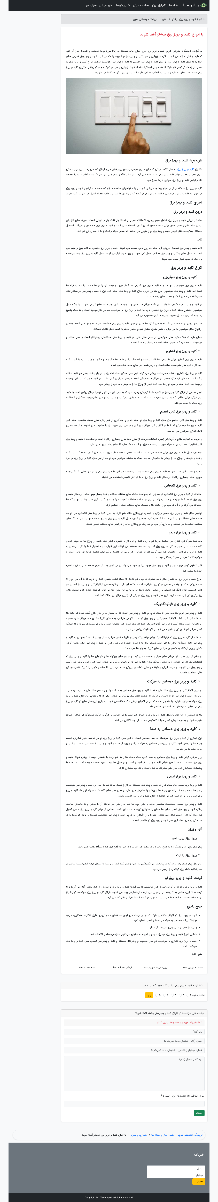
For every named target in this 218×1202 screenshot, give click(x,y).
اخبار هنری (91, 5)
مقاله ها (173, 5)
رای (149, 995)
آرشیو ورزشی (106, 5)
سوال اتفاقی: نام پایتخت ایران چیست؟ (183, 1096)
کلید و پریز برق (185, 169)
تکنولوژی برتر (159, 5)
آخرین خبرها (123, 5)
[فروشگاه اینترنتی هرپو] (194, 5)
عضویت (198, 1181)
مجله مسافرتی (141, 5)
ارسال (199, 1113)
